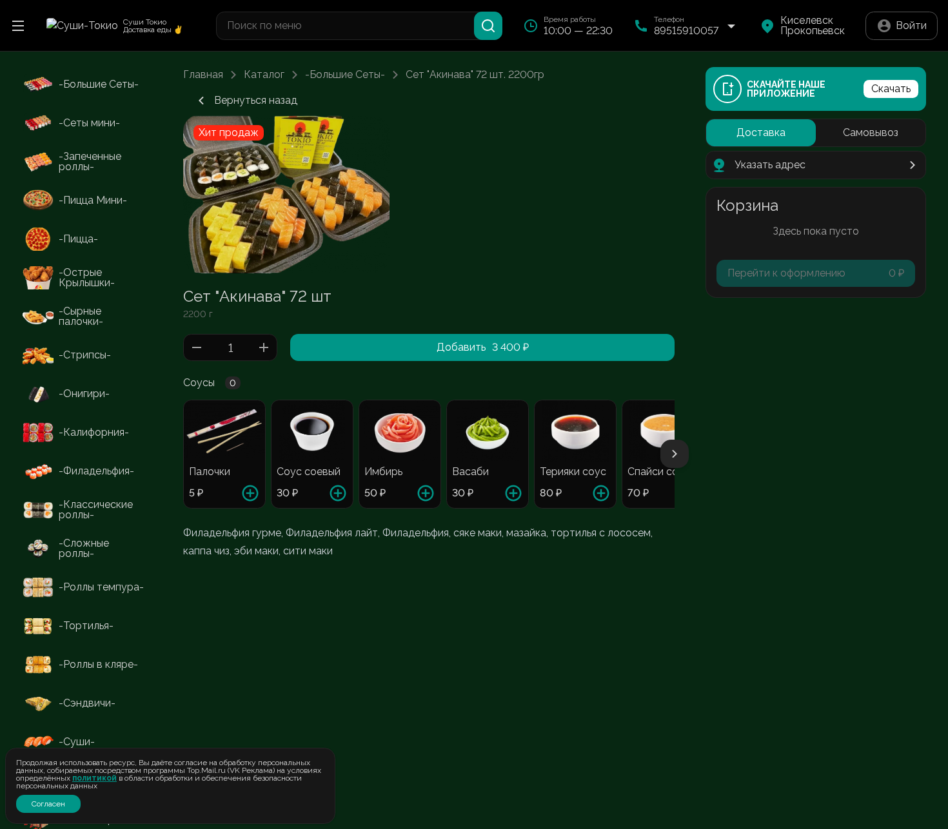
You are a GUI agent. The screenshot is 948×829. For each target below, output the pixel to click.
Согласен (48, 803)
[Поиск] (488, 26)
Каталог (264, 75)
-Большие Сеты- (345, 75)
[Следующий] (674, 454)
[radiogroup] (816, 133)
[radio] (761, 132)
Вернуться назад (255, 100)
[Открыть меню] (18, 26)
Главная (203, 75)
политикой (94, 778)
